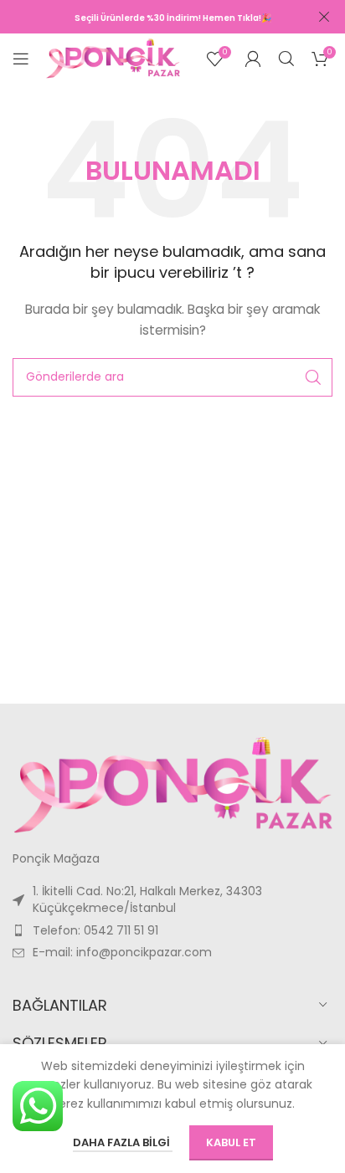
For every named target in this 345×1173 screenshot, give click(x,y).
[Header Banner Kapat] (324, 16)
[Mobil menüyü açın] (21, 58)
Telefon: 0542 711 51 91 (95, 930)
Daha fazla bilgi (122, 1142)
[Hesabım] (253, 58)
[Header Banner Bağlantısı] (147, 16)
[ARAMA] (313, 377)
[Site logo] (113, 57)
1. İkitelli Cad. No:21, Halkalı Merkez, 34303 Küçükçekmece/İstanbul (147, 899)
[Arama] (286, 58)
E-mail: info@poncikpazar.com (122, 952)
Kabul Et (231, 1142)
